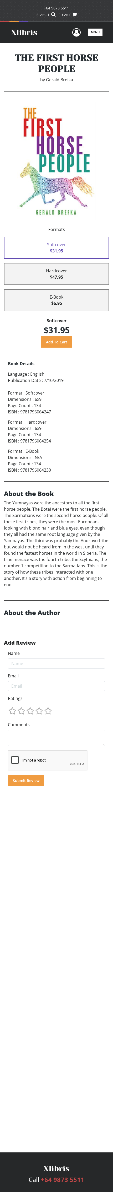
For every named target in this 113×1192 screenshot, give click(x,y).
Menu (95, 32)
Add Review (20, 643)
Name (14, 653)
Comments (19, 724)
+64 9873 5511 (56, 8)
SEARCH (43, 14)
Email (13, 676)
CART (66, 14)
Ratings (15, 698)
